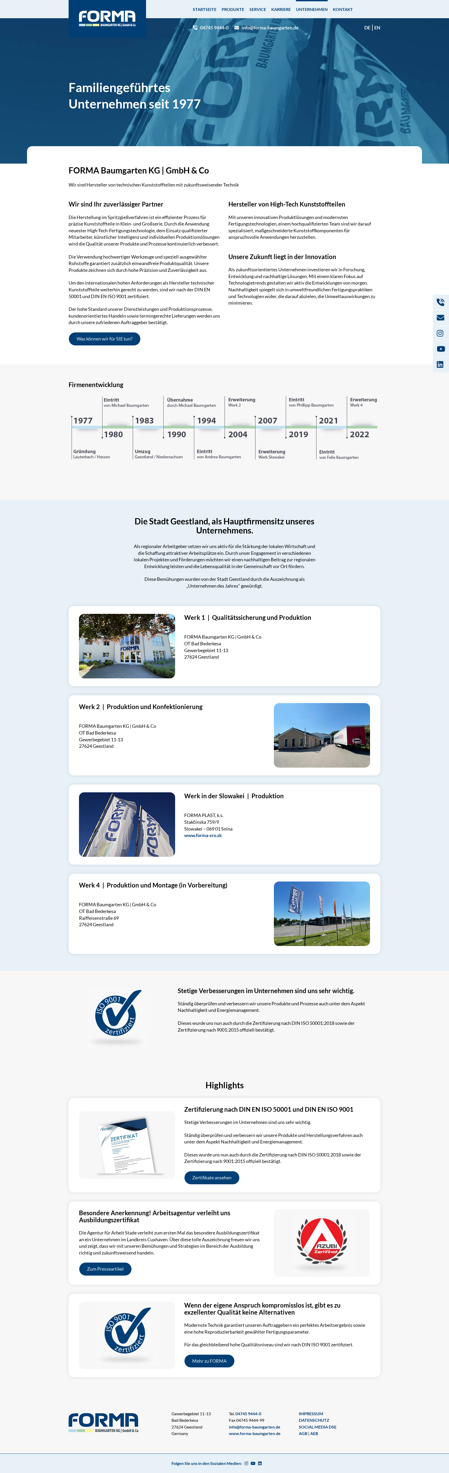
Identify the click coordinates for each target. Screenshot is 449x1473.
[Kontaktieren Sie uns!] (441, 302)
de (367, 27)
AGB (303, 1433)
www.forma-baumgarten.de (255, 1433)
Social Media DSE (317, 1426)
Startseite (204, 9)
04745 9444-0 (214, 27)
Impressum (311, 1413)
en (377, 27)
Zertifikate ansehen (212, 1177)
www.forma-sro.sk (203, 835)
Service (257, 9)
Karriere (281, 9)
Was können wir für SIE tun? (105, 339)
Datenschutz (314, 1420)
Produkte (233, 9)
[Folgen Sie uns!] (441, 333)
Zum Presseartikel (105, 1269)
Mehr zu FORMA (209, 1361)
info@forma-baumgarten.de (270, 27)
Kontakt (343, 9)
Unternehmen (312, 9)
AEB (314, 1433)
